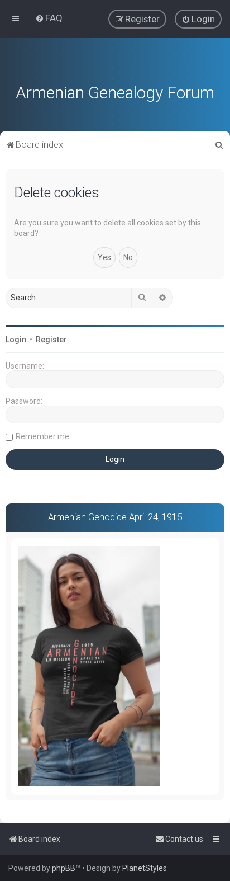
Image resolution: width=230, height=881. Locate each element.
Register (51, 339)
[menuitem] (48, 18)
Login (16, 339)
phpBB (63, 868)
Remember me (42, 436)
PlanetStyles (144, 868)
